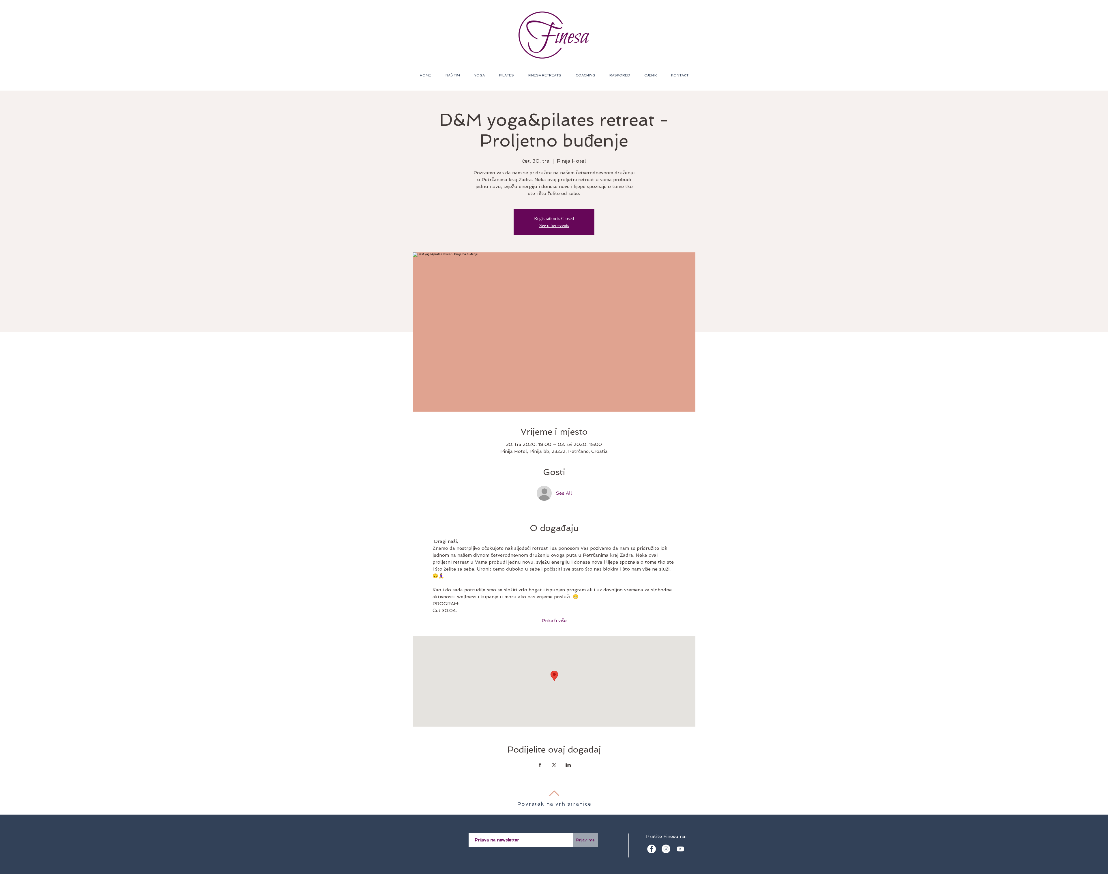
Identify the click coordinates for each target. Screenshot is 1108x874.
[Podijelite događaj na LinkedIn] (568, 765)
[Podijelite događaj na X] (554, 765)
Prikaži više (554, 620)
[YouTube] (680, 849)
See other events (554, 225)
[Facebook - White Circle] (651, 849)
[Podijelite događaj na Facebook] (540, 765)
